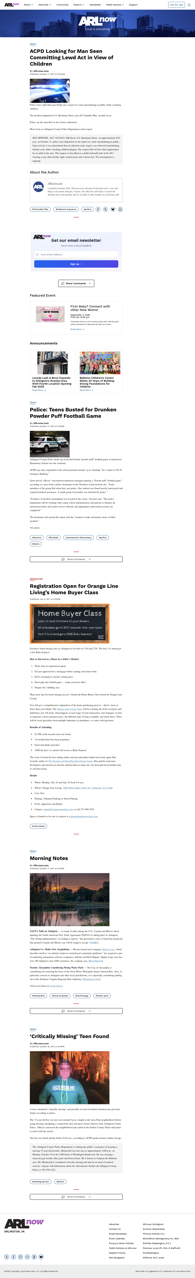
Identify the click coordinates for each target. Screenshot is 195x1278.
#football (53, 537)
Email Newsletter (118, 1234)
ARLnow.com (41, 71)
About (27, 4)
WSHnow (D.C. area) (153, 1257)
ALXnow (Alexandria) (154, 1229)
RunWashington (151, 1253)
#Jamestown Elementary (79, 537)
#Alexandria (38, 995)
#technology (81, 995)
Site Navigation (117, 1257)
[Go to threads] (34, 1257)
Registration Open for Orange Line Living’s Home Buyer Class (74, 589)
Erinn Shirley (56, 985)
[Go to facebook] (13, 1257)
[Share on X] (105, 209)
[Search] (189, 4)
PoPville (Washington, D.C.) (157, 1243)
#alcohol (36, 537)
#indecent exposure (66, 209)
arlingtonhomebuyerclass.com (83, 816)
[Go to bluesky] (41, 1257)
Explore (77, 4)
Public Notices (113, 4)
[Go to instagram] (20, 1257)
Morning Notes (49, 858)
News (33, 43)
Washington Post (91, 979)
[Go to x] (6, 1257)
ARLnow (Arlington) (153, 1224)
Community (62, 4)
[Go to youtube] (27, 1257)
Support (133, 4)
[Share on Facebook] (98, 209)
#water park (102, 995)
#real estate (38, 826)
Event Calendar (117, 1238)
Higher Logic (108, 949)
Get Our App (176, 4)
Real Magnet (96, 960)
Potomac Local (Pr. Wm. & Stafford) (161, 1248)
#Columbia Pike (40, 209)
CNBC (94, 942)
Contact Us (115, 1229)
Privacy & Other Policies (121, 1243)
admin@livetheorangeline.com (58, 809)
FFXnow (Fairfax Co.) (154, 1234)
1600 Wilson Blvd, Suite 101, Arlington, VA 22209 (88, 787)
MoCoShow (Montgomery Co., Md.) (161, 1238)
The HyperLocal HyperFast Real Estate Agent (70, 761)
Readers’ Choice (117, 1253)
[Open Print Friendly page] (120, 209)
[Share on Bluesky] (112, 209)
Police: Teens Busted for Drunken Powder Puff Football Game (73, 412)
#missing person (40, 1181)
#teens (35, 544)
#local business (60, 995)
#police (87, 209)
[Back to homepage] (11, 5)
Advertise (43, 4)
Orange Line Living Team (69, 708)
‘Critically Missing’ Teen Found (69, 1036)
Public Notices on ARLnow (122, 1248)
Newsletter (95, 4)
